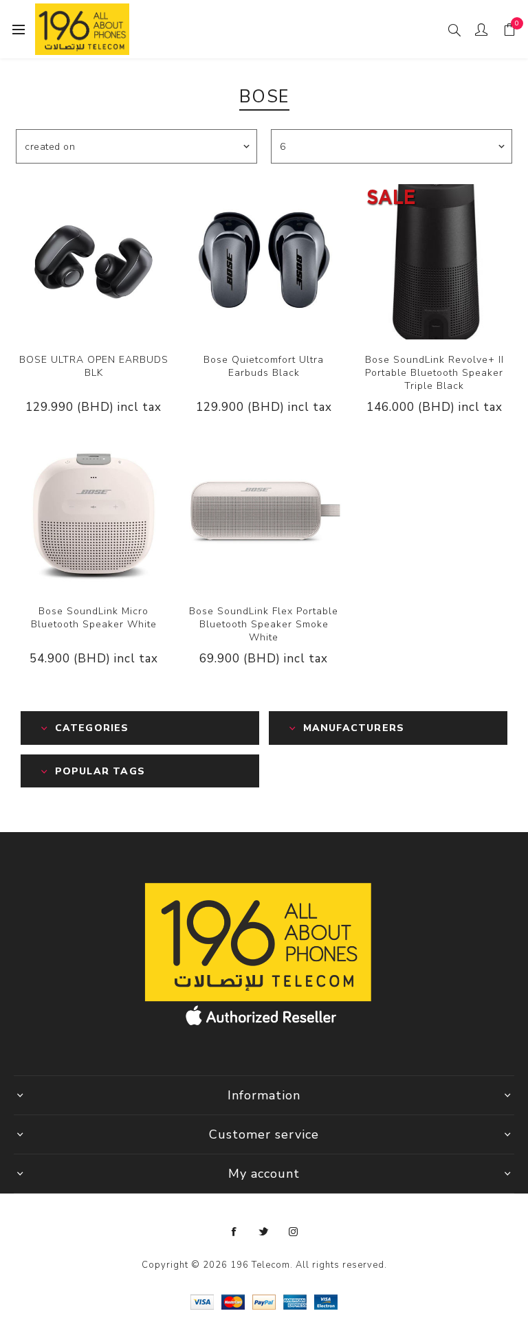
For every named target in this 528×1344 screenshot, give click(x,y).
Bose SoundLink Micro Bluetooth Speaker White (94, 618)
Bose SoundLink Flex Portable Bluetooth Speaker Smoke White (263, 624)
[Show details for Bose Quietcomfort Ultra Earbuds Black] (264, 261)
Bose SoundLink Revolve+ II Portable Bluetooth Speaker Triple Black (434, 372)
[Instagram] (294, 1232)
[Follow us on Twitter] (264, 1232)
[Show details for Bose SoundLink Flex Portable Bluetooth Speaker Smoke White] (264, 513)
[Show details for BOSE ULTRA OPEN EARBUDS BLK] (93, 261)
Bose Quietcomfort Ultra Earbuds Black (264, 366)
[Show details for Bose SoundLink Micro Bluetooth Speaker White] (93, 513)
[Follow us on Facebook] (234, 1232)
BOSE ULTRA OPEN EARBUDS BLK (93, 366)
